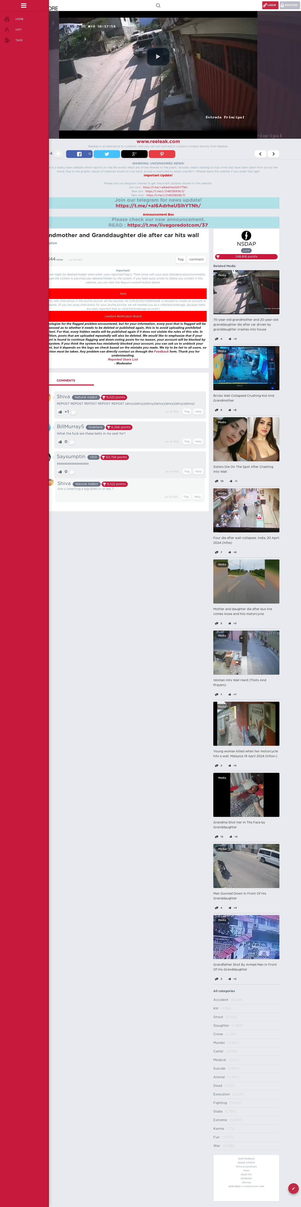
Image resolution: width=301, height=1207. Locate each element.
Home (19, 19)
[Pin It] (162, 154)
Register (291, 5)
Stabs (218, 1111)
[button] (158, 56)
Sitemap (246, 1182)
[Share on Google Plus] (134, 154)
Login (272, 5)
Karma (218, 1128)
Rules (246, 1171)
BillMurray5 (70, 426)
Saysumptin (71, 456)
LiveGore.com (250, 1186)
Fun (216, 1137)
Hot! (18, 29)
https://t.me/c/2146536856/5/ (165, 191)
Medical (219, 1060)
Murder (219, 1043)
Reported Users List (123, 359)
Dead (217, 1085)
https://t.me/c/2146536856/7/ (165, 195)
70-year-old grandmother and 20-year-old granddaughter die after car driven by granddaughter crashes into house (245, 324)
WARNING (246, 1178)
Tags (19, 40)
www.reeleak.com (158, 141)
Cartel (218, 1051)
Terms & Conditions (246, 1167)
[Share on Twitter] (107, 154)
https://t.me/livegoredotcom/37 (167, 225)
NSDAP (246, 244)
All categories (224, 991)
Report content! (246, 1163)
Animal (219, 1077)
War (216, 1146)
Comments (66, 380)
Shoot (218, 1017)
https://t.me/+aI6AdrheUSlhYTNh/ (165, 187)
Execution (221, 1094)
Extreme (220, 1120)
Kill (215, 1008)
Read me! (246, 1175)
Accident (220, 1000)
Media (222, 275)
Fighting (220, 1103)
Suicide (219, 1068)
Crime (218, 1034)
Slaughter (221, 1025)
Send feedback (246, 1159)
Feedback (161, 351)
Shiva (63, 396)
